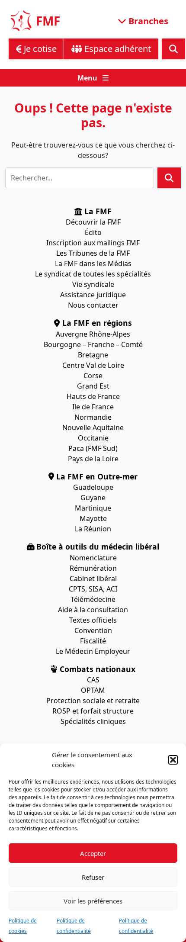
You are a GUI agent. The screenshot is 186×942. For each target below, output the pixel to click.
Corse (93, 375)
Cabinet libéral (93, 578)
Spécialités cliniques (93, 721)
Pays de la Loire (93, 458)
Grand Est (93, 386)
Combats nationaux (96, 669)
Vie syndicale (93, 284)
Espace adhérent (116, 49)
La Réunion (93, 529)
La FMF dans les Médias (93, 263)
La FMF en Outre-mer (96, 476)
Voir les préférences (93, 901)
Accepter (93, 853)
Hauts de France (93, 396)
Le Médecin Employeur (93, 651)
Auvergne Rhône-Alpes (93, 334)
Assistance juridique (93, 294)
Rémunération (93, 568)
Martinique (93, 508)
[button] (173, 760)
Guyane (93, 497)
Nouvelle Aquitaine (93, 427)
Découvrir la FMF (93, 222)
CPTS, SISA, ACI (93, 589)
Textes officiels (93, 620)
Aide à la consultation (93, 609)
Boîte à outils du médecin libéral (96, 546)
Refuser (93, 877)
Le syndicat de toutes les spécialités (93, 274)
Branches (147, 20)
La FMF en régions (96, 323)
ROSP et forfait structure (93, 711)
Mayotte (93, 518)
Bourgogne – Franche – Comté (93, 344)
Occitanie (93, 438)
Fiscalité (93, 641)
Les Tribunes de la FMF (93, 253)
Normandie (93, 417)
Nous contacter (93, 305)
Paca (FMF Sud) (93, 448)
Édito (93, 232)
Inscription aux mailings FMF (93, 243)
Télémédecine (93, 599)
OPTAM (93, 690)
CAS (93, 680)
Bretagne (93, 355)
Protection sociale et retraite (93, 700)
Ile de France (93, 407)
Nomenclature (93, 558)
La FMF (97, 211)
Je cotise (39, 49)
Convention (93, 630)
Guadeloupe (93, 487)
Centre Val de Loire (93, 365)
